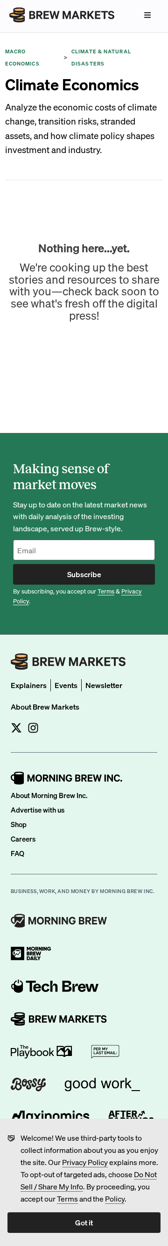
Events (66, 685)
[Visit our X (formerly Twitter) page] (16, 727)
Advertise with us (37, 809)
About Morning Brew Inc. (49, 795)
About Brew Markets (45, 706)
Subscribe (84, 574)
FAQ (17, 853)
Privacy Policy (85, 1162)
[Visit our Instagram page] (33, 727)
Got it (84, 1222)
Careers (23, 838)
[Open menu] (147, 15)
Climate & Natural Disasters (101, 57)
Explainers (29, 685)
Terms (67, 1198)
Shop (19, 824)
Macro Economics (22, 57)
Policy (115, 1198)
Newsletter (103, 685)
